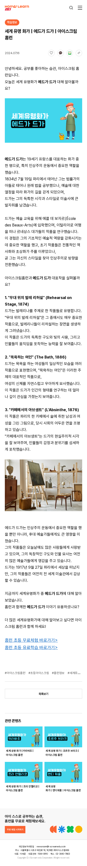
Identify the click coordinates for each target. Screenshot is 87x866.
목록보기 (43, 694)
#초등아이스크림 (39, 673)
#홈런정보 (58, 673)
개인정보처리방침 (26, 846)
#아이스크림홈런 (15, 673)
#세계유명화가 (77, 673)
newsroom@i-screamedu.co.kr (51, 846)
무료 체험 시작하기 (15, 829)
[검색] (71, 8)
